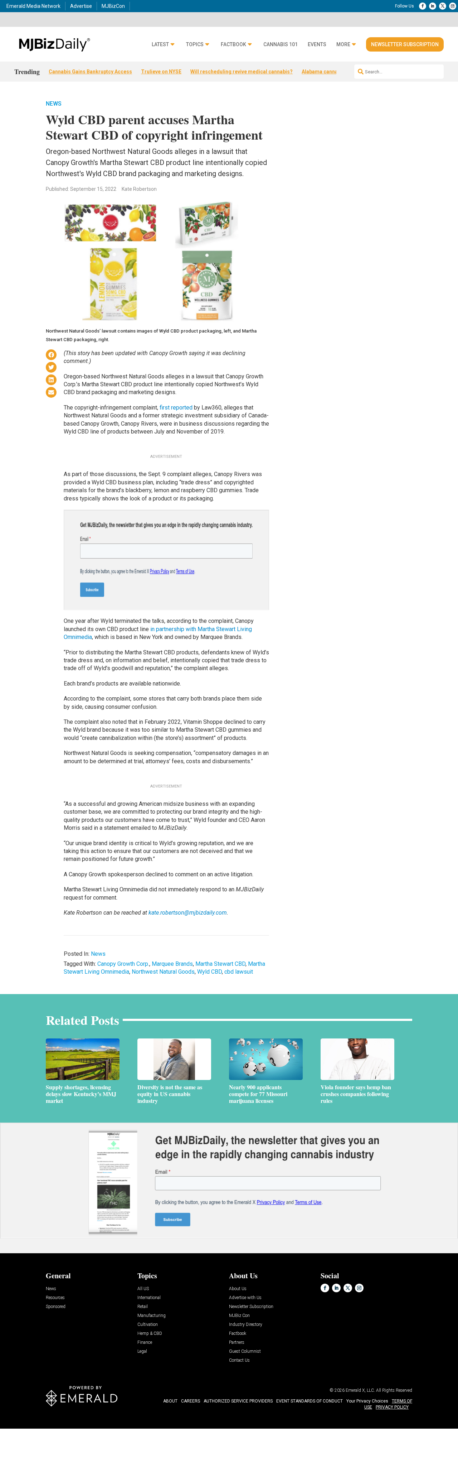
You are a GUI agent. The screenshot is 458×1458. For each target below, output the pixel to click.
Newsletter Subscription (405, 44)
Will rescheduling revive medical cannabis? (241, 71)
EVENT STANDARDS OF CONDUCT (309, 1401)
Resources (55, 1297)
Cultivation (147, 1324)
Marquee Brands (172, 963)
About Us (238, 1289)
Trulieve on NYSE (161, 71)
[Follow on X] (442, 6)
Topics (195, 44)
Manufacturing (151, 1315)
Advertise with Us (245, 1297)
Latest (160, 44)
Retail (142, 1306)
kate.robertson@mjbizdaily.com (187, 912)
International (149, 1297)
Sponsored (55, 1306)
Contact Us (239, 1360)
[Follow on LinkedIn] (432, 6)
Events (317, 44)
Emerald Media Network (33, 6)
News (54, 103)
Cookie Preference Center (73, 1430)
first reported (176, 407)
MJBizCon (113, 6)
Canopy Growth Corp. (123, 963)
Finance (144, 1342)
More (343, 44)
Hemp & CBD (149, 1333)
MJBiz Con (239, 1315)
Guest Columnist (245, 1351)
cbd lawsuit (238, 971)
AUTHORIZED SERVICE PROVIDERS (238, 1401)
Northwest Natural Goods (163, 971)
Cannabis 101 (280, 44)
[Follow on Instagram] (452, 6)
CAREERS (190, 1401)
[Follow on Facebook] (422, 6)
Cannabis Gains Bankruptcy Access (90, 71)
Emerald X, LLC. (360, 1390)
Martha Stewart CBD (220, 963)
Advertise (81, 6)
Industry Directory (245, 1324)
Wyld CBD (209, 971)
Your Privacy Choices (367, 1401)
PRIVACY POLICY (392, 1407)
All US (143, 1289)
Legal (142, 1351)
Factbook (233, 44)
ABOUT (170, 1401)
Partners (236, 1342)
